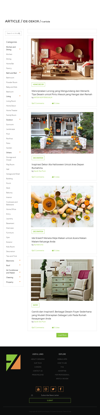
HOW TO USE (62, 363)
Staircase (10, 228)
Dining (8, 59)
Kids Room (10, 247)
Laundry (9, 219)
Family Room (11, 115)
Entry (8, 214)
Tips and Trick (11, 256)
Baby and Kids (11, 87)
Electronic (10, 261)
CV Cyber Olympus (56, 411)
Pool (8, 134)
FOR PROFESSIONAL (62, 375)
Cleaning (9, 277)
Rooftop (9, 138)
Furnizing (44, 411)
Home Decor (11, 106)
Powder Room (11, 82)
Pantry (8, 68)
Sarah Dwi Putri (40, 171)
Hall (7, 169)
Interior (9, 197)
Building (9, 179)
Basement (10, 223)
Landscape (10, 129)
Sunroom (10, 124)
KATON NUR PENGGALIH (43, 97)
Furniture (10, 233)
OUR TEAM (38, 363)
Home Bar (10, 64)
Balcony (9, 193)
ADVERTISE (62, 371)
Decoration (10, 251)
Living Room (11, 101)
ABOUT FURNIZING (38, 359)
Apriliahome (38, 245)
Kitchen (9, 54)
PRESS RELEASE (38, 375)
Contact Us (37, 371)
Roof (8, 265)
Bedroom (10, 92)
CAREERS (37, 367)
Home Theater (11, 110)
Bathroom (10, 78)
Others (9, 153)
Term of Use (67, 411)
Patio (8, 143)
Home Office (11, 209)
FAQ (62, 367)
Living (8, 96)
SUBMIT (50, 400)
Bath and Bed (11, 73)
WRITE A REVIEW (62, 379)
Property (9, 282)
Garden (9, 148)
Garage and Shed (13, 174)
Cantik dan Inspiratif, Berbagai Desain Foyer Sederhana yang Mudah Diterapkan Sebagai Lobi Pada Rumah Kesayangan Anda (62, 315)
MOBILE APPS (62, 359)
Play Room (10, 164)
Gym (8, 237)
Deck (8, 188)
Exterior (9, 242)
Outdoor (9, 120)
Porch (8, 183)
